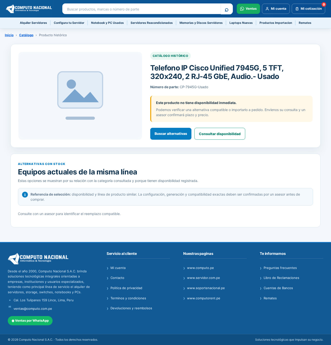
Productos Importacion (276, 23)
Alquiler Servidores (33, 23)
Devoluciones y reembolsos (129, 308)
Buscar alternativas (171, 133)
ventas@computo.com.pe (33, 308)
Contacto (115, 278)
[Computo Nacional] (30, 8)
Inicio (9, 35)
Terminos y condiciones (126, 298)
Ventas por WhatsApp (30, 320)
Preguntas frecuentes (278, 268)
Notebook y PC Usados (107, 23)
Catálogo (26, 35)
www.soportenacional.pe (204, 288)
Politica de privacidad (124, 288)
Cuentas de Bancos (276, 288)
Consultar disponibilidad (220, 134)
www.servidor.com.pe (201, 278)
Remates (305, 23)
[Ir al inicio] (50, 258)
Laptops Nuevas (241, 23)
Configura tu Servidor (69, 23)
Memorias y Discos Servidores (201, 23)
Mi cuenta (116, 268)
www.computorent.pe (201, 298)
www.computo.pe (198, 268)
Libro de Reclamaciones (279, 278)
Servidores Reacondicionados (152, 23)
